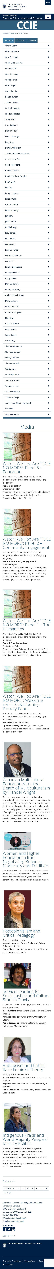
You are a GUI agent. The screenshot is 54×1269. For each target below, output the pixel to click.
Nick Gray (9, 318)
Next (6, 1192)
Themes (20, 40)
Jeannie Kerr (10, 221)
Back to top (8, 1181)
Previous (10, 1188)
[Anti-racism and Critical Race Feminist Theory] (17, 1049)
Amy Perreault (11, 57)
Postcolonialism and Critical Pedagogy (21, 933)
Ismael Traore (11, 204)
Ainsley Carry (11, 45)
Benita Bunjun (11, 96)
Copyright (43, 1261)
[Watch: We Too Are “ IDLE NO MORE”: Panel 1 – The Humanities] (17, 604)
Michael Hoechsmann (15, 295)
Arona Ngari (10, 85)
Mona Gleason (11, 306)
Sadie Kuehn (10, 335)
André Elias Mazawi (13, 62)
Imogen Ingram (12, 193)
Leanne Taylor (11, 250)
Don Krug (9, 142)
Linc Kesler (10, 261)
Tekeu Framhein (12, 391)
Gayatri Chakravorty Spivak (17, 153)
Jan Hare (9, 216)
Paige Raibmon (12, 323)
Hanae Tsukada (12, 170)
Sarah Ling (10, 340)
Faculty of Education (9, 33)
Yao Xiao (9, 408)
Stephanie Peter (12, 374)
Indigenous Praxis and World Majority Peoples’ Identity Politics (25, 1139)
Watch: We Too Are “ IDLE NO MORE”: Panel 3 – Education (27, 468)
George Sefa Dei (12, 159)
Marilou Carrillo (12, 284)
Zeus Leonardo (12, 414)
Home (20, 33)
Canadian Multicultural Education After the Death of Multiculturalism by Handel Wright (26, 786)
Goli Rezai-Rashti (12, 164)
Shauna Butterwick (13, 346)
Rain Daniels (10, 329)
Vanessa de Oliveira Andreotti (18, 403)
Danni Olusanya (12, 136)
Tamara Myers (11, 386)
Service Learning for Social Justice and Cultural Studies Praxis (27, 995)
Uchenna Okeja (12, 397)
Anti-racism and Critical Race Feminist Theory (24, 1067)
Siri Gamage (10, 369)
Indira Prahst (10, 199)
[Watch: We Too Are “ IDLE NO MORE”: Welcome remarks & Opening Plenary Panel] (17, 679)
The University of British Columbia (20, 5)
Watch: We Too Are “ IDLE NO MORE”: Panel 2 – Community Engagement (27, 543)
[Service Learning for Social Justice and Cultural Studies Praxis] (17, 976)
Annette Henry (11, 74)
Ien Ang (8, 187)
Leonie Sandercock (13, 255)
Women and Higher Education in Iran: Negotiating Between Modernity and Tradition (25, 859)
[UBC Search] (48, 3)
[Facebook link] (5, 1230)
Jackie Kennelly (11, 210)
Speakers (9, 40)
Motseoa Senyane (13, 312)
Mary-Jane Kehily (12, 289)
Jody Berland (10, 233)
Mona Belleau (11, 301)
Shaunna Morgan (12, 352)
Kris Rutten (10, 238)
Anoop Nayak (11, 79)
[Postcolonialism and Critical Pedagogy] (17, 909)
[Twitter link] (9, 1230)
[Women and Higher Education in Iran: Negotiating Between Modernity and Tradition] (17, 841)
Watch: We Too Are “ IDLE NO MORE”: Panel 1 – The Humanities (27, 625)
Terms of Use (30, 1261)
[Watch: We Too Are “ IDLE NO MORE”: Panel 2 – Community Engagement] (17, 522)
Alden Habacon (12, 51)
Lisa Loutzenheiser (13, 267)
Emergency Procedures (12, 1261)
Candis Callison (12, 102)
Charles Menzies (12, 113)
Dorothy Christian (13, 147)
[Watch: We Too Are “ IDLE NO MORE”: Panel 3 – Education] (17, 447)
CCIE (27, 25)
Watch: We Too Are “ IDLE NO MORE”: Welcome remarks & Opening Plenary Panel (27, 702)
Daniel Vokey (11, 130)
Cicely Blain (10, 119)
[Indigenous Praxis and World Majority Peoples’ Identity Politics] (17, 1118)
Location (32, 40)
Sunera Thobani (12, 380)
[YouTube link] (13, 1230)
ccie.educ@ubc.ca (16, 1221)
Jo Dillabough (11, 227)
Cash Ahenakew (12, 108)
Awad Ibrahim (11, 91)
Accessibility (8, 1264)
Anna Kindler (10, 68)
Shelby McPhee (12, 357)
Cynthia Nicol (11, 125)
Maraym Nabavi (12, 272)
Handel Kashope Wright (15, 176)
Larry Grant (10, 244)
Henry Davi (10, 181)
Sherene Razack (12, 363)
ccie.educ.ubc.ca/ (18, 1218)
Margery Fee (10, 278)
